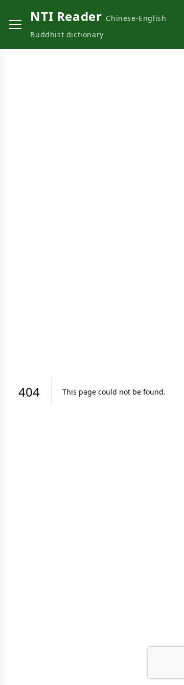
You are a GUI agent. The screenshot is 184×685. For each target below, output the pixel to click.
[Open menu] (15, 24)
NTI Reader (66, 16)
